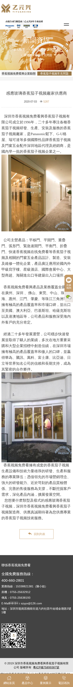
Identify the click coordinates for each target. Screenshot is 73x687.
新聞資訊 (53, 49)
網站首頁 (37, 49)
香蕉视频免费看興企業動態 (19, 73)
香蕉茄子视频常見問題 (38, 55)
